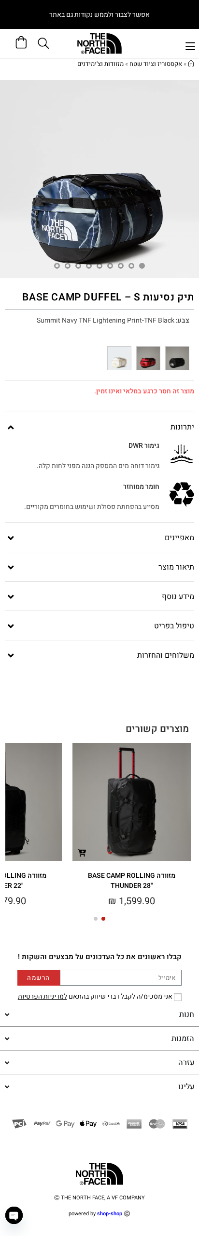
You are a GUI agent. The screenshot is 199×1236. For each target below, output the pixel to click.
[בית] (191, 63)
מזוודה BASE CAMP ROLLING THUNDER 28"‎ (131, 881)
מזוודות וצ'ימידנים (100, 63)
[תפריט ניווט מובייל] (190, 45)
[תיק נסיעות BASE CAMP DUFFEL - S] (177, 358)
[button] (103, 919)
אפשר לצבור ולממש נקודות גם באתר (99, 15)
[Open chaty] (14, 1215)
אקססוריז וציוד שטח (155, 63)
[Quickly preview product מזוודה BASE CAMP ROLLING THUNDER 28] (81, 852)
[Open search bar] (45, 43)
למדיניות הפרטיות (42, 996)
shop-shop (109, 1214)
